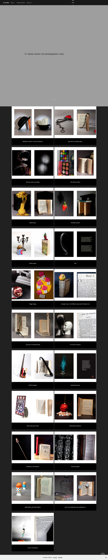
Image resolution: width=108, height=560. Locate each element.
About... (13, 2)
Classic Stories (21, 2)
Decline (60, 557)
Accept (55, 557)
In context (6, 2)
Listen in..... (30, 2)
